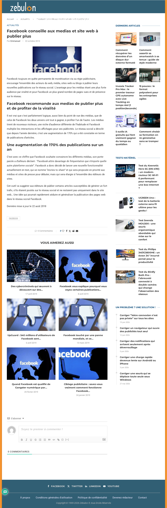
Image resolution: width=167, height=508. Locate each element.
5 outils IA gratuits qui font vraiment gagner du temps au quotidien (126, 138)
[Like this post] (63, 231)
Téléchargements (104, 20)
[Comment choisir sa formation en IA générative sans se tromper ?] (149, 121)
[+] (67, 439)
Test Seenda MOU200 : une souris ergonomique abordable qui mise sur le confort (147, 230)
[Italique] (26, 440)
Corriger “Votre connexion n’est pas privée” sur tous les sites (139, 317)
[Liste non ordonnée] (44, 440)
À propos (25, 497)
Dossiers (61, 20)
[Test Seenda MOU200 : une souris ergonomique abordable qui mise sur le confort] (125, 225)
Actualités (33, 20)
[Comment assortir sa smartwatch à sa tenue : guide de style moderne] (149, 39)
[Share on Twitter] (70, 231)
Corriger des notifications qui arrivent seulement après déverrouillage (137, 344)
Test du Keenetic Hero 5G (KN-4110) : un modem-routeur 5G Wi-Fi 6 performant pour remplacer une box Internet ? (148, 176)
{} (62, 439)
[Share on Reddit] (73, 231)
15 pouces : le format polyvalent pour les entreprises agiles (148, 92)
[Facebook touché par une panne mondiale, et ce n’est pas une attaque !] (83, 315)
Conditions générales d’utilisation (54, 497)
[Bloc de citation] (49, 440)
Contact (142, 497)
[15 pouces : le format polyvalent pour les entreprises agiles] (149, 75)
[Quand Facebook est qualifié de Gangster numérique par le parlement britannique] (31, 363)
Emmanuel (15, 41)
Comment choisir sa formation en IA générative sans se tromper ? (149, 138)
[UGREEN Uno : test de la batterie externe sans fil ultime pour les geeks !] (125, 202)
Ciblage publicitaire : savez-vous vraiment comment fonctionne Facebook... (83, 387)
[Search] (155, 19)
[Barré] (35, 440)
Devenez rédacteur (123, 497)
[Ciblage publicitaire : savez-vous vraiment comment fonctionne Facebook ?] (83, 363)
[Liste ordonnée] (40, 440)
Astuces (48, 20)
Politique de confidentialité (92, 497)
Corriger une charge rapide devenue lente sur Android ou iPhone (138, 360)
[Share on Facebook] (66, 231)
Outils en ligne (124, 20)
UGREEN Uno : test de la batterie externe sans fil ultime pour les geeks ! (149, 204)
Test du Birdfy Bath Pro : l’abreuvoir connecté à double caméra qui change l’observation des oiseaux (148, 283)
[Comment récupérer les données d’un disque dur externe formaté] (126, 39)
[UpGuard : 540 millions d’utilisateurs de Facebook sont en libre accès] (31, 315)
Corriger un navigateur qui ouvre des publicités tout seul (139, 330)
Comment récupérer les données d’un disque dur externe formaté (125, 56)
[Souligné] (31, 440)
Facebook (13, 218)
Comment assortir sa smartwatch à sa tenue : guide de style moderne (149, 56)
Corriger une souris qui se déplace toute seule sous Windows (135, 376)
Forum (140, 20)
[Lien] (58, 440)
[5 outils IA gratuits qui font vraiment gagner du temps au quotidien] (126, 121)
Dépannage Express (81, 20)
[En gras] (22, 440)
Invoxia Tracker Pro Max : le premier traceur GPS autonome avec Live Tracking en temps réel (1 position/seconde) (126, 97)
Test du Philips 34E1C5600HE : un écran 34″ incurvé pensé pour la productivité (149, 255)
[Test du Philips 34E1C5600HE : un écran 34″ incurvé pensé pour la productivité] (125, 254)
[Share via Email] (77, 231)
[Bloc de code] (54, 440)
